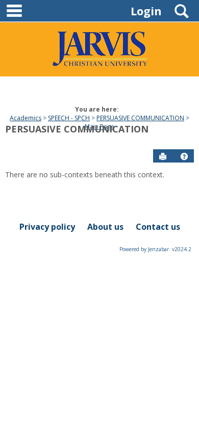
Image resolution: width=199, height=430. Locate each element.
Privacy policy (47, 226)
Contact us (158, 226)
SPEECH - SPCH (69, 118)
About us (105, 226)
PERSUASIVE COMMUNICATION (140, 118)
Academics (25, 118)
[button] (184, 156)
